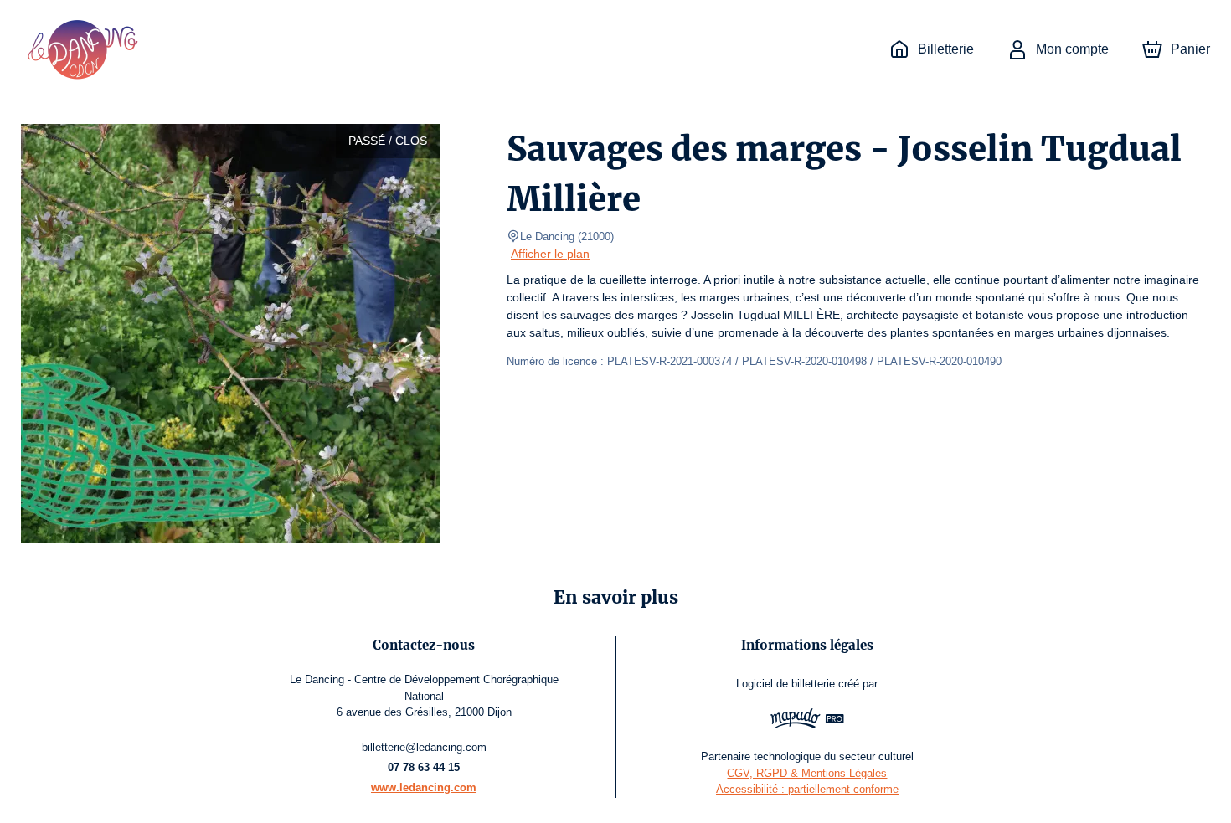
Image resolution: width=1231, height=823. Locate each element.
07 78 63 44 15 (424, 767)
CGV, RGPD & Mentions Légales (807, 773)
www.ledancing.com (423, 787)
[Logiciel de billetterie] (807, 720)
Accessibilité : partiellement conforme (807, 789)
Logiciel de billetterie (785, 683)
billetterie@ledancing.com (424, 747)
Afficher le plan (550, 253)
